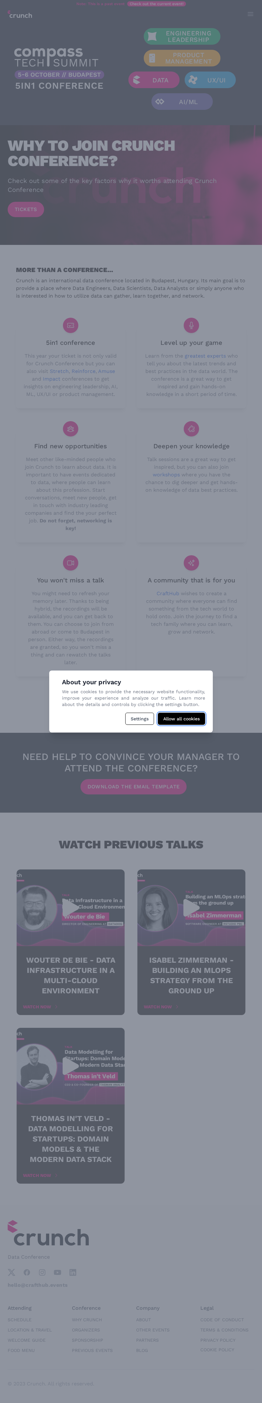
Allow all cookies (181, 718)
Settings (140, 718)
